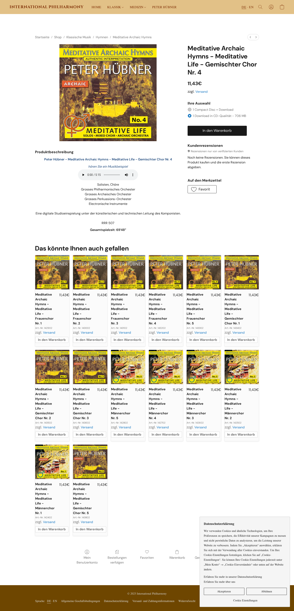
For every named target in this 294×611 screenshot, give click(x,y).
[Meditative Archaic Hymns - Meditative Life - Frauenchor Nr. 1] (52, 272)
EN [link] (55, 601)
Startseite (42, 37)
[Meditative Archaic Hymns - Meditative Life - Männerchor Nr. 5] (128, 367)
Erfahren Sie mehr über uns (219, 582)
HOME (96, 7)
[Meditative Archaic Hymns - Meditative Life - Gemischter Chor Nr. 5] (90, 462)
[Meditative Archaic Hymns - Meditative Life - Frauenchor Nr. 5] (204, 272)
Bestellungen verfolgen (117, 560)
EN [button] (251, 7)
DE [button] (244, 7)
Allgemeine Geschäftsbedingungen (80, 601)
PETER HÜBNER (164, 7)
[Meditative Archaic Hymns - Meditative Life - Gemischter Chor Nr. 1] (242, 272)
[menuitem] (250, 37)
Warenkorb (177, 558)
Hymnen (102, 37)
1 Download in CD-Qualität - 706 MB (219, 116)
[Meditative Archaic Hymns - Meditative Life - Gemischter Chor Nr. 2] (52, 367)
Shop (58, 37)
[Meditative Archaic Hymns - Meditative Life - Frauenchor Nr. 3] (128, 272)
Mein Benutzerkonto (87, 560)
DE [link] (49, 601)
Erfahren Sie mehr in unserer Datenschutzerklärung (233, 577)
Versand (201, 92)
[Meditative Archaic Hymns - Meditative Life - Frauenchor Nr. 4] (166, 272)
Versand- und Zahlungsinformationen (153, 601)
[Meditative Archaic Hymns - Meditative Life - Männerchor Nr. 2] (242, 367)
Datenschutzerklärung (116, 601)
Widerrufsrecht (186, 601)
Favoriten (147, 558)
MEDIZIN (137, 7)
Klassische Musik (78, 37)
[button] (47, 7)
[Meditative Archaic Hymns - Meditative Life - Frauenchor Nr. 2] (90, 272)
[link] (245, 599)
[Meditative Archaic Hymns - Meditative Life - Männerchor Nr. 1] (52, 462)
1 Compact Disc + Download (213, 110)
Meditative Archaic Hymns (132, 37)
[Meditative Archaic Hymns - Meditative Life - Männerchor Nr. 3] (204, 367)
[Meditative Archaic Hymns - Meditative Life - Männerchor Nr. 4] (166, 367)
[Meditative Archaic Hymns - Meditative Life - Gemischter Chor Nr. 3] (90, 367)
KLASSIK (114, 7)
